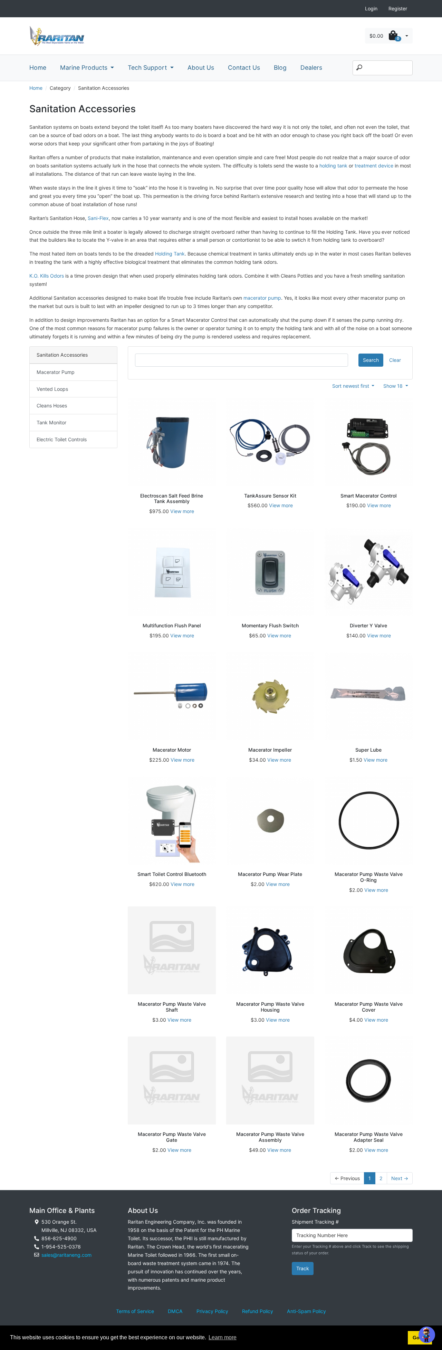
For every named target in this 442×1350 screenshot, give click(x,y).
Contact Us (244, 67)
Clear (395, 360)
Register (397, 8)
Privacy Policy (212, 1311)
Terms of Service (135, 1311)
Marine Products (84, 67)
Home (37, 67)
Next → (399, 1178)
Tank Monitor (51, 422)
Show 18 (393, 386)
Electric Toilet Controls (62, 439)
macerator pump (262, 298)
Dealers (311, 67)
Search (371, 360)
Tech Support (148, 67)
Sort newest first (351, 386)
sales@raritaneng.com (66, 1255)
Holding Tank (170, 254)
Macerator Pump (56, 372)
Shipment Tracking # (315, 1222)
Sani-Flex (98, 218)
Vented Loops (52, 389)
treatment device (374, 165)
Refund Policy (257, 1311)
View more (182, 511)
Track (302, 1268)
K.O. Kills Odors (46, 276)
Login (371, 8)
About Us (201, 67)
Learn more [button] (223, 1337)
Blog (280, 67)
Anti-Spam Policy (306, 1311)
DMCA (175, 1311)
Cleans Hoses (52, 405)
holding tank (333, 165)
